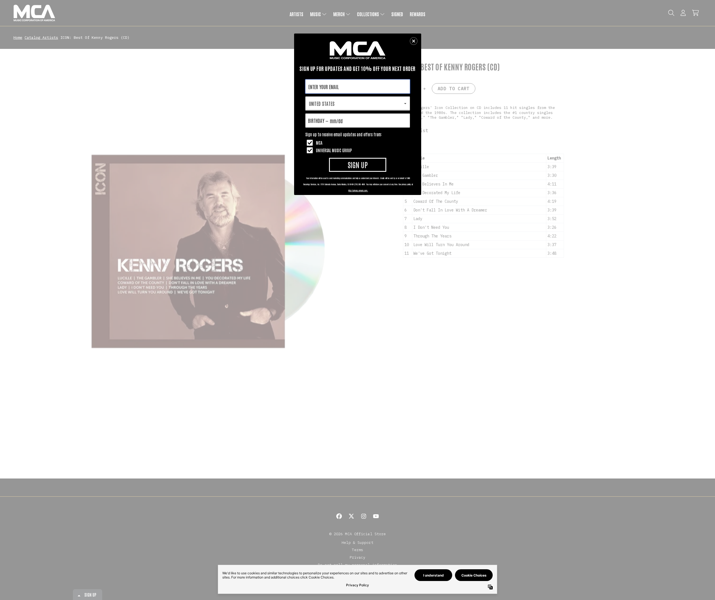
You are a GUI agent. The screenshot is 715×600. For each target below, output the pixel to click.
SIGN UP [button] (358, 164)
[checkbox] (358, 143)
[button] (413, 41)
